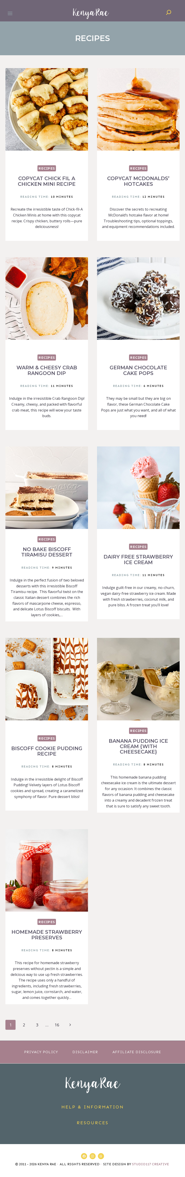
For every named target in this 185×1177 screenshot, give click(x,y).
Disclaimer (85, 1052)
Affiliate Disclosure (136, 1052)
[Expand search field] (169, 13)
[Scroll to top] (179, 1162)
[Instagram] (93, 1156)
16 (57, 1025)
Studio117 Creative (151, 1164)
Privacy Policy (41, 1052)
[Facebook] (84, 1156)
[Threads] (101, 1156)
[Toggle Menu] (10, 13)
